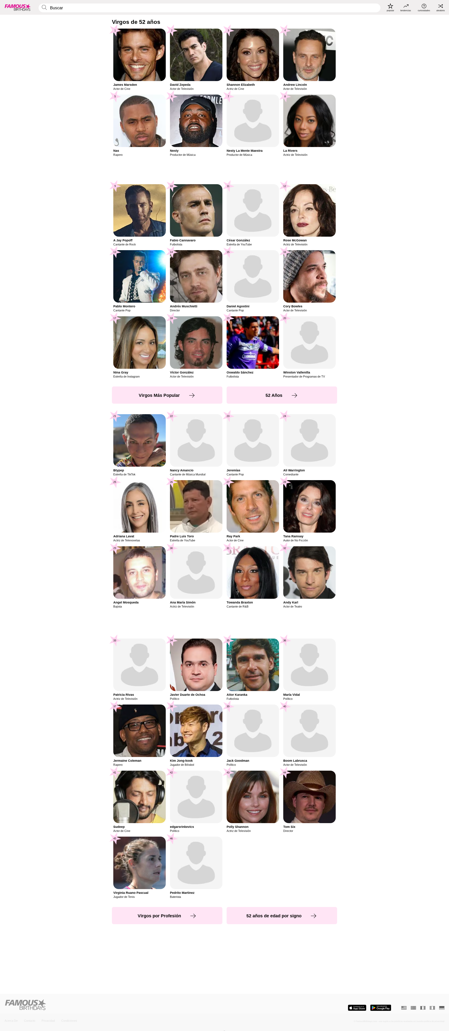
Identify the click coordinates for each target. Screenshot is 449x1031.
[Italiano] (432, 1008)
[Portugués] (413, 1008)
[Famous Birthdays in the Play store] (380, 1008)
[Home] (113, 1005)
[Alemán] (441, 1008)
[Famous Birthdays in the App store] (357, 1008)
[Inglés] (404, 1008)
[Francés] (422, 1008)
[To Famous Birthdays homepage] (17, 7)
